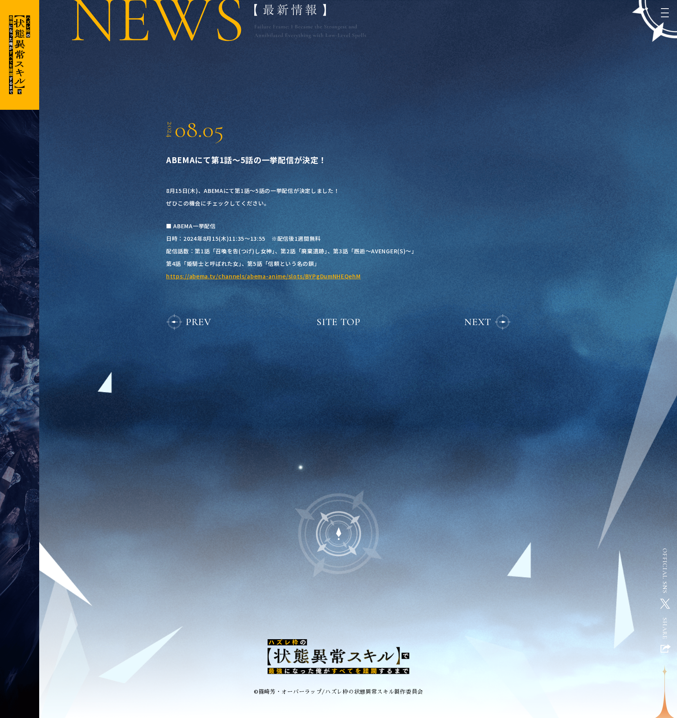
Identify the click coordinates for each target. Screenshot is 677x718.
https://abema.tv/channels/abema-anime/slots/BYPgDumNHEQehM (263, 276)
